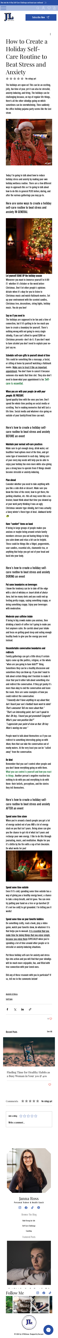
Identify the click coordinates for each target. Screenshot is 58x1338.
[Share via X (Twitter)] (14, 1009)
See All (49, 1031)
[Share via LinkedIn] (22, 1009)
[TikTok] (32, 1207)
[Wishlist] (49, 8)
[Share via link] (30, 1009)
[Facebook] (26, 1207)
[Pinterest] (38, 1207)
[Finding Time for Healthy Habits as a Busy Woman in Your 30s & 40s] (29, 1051)
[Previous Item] (12, 1263)
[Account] (43, 8)
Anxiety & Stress (12, 994)
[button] (41, 17)
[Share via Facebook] (7, 1009)
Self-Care (9, 999)
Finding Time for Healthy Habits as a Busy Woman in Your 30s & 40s (28, 1074)
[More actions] (50, 34)
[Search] (37, 8)
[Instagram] (19, 1207)
